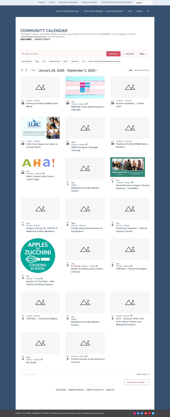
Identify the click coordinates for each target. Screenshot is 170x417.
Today (33, 70)
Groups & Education (114, 11)
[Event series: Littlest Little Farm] (43, 173)
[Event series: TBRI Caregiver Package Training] (86, 144)
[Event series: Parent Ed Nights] (131, 266)
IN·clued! (31, 362)
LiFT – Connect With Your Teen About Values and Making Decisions (130, 321)
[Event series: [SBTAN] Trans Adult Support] (86, 104)
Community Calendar (93, 11)
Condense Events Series (142, 70)
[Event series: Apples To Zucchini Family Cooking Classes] (41, 278)
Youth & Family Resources (67, 11)
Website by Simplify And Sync (93, 413)
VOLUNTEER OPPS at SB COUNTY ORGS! (116, 2)
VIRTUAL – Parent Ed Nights (131, 268)
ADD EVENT (26, 39)
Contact (51, 2)
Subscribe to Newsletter (68, 2)
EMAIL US (110, 389)
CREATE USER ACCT (95, 389)
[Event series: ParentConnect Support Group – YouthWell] (132, 182)
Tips (130, 11)
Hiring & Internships (89, 2)
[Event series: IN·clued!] (41, 359)
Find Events (113, 54)
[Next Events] (26, 70)
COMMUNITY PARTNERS (40, 413)
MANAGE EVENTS (42, 39)
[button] (148, 11)
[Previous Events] (21, 70)
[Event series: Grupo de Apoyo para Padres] (96, 266)
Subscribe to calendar (136, 382)
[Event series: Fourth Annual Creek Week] (86, 356)
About (139, 11)
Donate (42, 2)
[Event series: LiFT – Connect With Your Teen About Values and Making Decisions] (131, 316)
